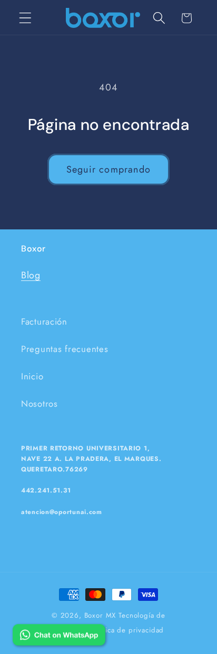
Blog (31, 275)
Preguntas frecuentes (64, 349)
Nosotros (39, 403)
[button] (26, 18)
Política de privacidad (127, 630)
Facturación (44, 321)
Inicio (32, 376)
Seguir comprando (108, 169)
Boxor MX (100, 615)
